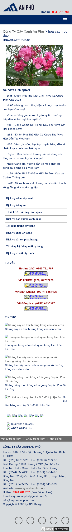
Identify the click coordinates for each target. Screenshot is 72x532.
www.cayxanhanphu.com (30, 488)
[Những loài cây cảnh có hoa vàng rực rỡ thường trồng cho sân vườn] (35, 359)
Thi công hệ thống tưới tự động (24, 246)
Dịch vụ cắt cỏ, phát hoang (21, 239)
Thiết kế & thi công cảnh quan (24, 212)
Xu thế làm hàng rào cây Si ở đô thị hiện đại (36, 401)
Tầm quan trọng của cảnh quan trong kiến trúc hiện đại (33, 347)
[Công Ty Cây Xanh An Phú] (19, 7)
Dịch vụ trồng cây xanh (19, 198)
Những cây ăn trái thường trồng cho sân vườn (33, 328)
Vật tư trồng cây (11, 438)
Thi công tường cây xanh (20, 225)
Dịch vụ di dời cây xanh (20, 253)
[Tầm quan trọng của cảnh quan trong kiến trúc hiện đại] (35, 339)
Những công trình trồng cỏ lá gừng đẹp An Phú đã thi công (35, 387)
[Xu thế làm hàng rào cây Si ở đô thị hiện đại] (33, 397)
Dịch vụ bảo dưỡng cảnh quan (23, 219)
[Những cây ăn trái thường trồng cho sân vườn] (34, 325)
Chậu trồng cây (35, 438)
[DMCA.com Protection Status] (56, 528)
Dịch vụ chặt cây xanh (19, 232)
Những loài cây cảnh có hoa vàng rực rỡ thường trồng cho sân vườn (34, 367)
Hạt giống (56, 438)
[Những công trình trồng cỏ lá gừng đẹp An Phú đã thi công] (35, 379)
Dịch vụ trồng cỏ (16, 205)
